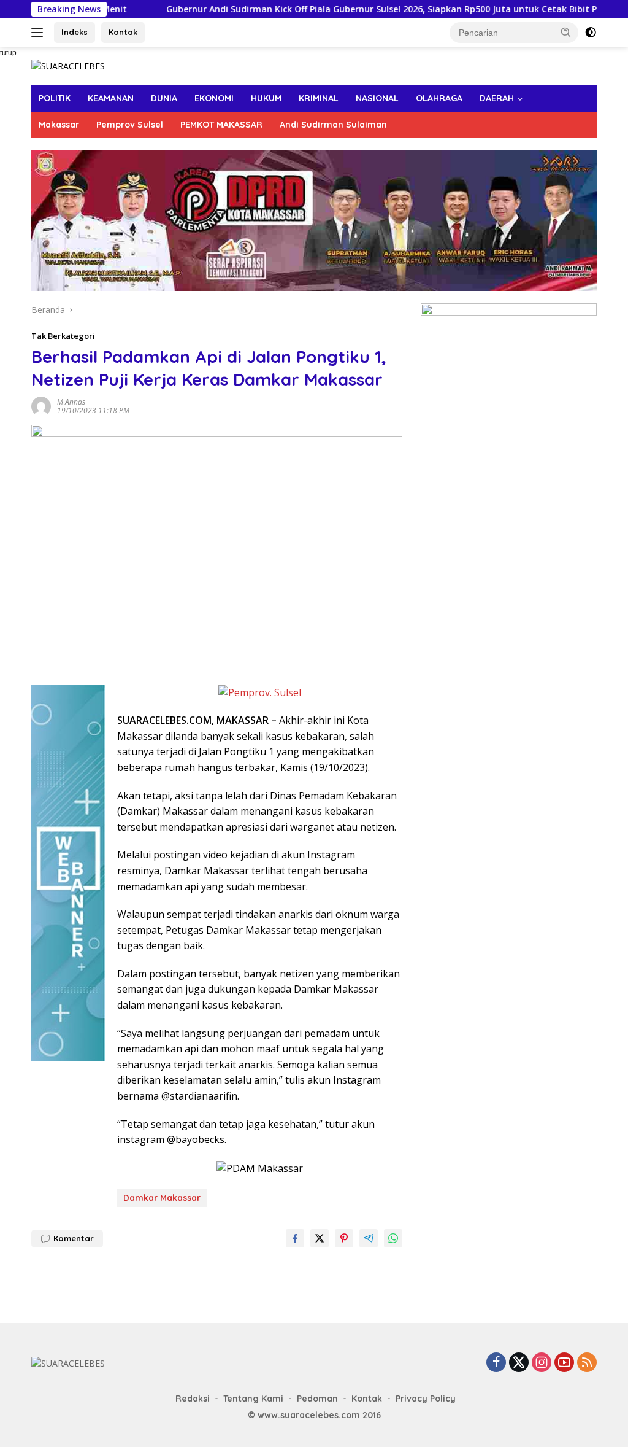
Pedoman (317, 1398)
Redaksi (192, 1398)
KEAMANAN (111, 98)
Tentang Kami (253, 1398)
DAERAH (497, 98)
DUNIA (164, 98)
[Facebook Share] (295, 1238)
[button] (566, 32)
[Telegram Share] (368, 1238)
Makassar (59, 124)
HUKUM (266, 98)
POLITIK (55, 98)
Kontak (123, 32)
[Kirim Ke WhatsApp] (393, 1238)
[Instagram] (541, 1363)
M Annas (71, 402)
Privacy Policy (426, 1398)
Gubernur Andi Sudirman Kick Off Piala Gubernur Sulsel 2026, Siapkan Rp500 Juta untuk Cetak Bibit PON (354, 9)
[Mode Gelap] (590, 32)
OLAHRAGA (439, 98)
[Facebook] (496, 1363)
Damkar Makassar (162, 1197)
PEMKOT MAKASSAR (221, 124)
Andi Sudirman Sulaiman (333, 124)
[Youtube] (564, 1363)
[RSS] (587, 1363)
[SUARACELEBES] (68, 65)
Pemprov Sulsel (129, 124)
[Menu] (39, 32)
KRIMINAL (319, 98)
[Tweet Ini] (319, 1238)
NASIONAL (377, 98)
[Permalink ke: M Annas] (41, 405)
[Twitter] (519, 1363)
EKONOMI (214, 98)
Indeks (74, 32)
